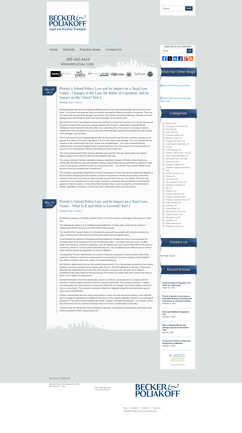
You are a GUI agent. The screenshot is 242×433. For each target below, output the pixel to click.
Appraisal (169, 123)
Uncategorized (171, 217)
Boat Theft (170, 132)
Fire (167, 147)
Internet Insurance (173, 173)
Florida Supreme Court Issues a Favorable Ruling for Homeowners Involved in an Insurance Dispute (177, 298)
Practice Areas (90, 49)
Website (69, 49)
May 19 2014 (49, 91)
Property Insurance (173, 197)
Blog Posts (157, 408)
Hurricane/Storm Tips (174, 159)
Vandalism (170, 220)
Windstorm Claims (173, 226)
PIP (167, 188)
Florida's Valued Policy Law (177, 153)
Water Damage (172, 223)
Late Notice (170, 179)
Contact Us (114, 49)
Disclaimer (134, 408)
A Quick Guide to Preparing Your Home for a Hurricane (176, 284)
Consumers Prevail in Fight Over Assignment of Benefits (176, 342)
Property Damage (173, 194)
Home (53, 49)
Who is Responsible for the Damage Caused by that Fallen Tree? (175, 327)
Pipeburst (170, 191)
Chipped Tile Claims (174, 141)
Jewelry (169, 176)
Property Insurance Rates (176, 200)
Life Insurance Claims (174, 182)
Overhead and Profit (174, 185)
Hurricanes (170, 162)
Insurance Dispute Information (178, 167)
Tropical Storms (172, 214)
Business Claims (173, 138)
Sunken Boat (171, 209)
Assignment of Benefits (175, 126)
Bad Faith (170, 129)
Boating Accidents (173, 135)
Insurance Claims (173, 165)
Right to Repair (172, 203)
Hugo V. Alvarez (74, 102)
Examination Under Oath (176, 144)
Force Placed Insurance (175, 156)
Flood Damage (172, 150)
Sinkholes (170, 206)
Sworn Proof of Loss (174, 211)
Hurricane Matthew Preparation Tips (175, 313)
